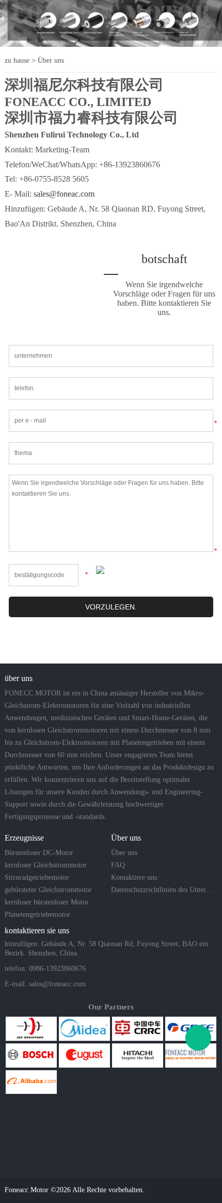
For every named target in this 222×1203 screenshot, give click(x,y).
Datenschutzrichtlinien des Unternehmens (163, 890)
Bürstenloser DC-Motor (39, 853)
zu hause (17, 60)
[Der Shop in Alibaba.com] (31, 1082)
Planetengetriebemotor (37, 914)
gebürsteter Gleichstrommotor (48, 890)
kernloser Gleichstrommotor (46, 865)
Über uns (51, 60)
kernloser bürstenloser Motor (47, 902)
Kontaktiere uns (134, 877)
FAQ (118, 865)
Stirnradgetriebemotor (37, 877)
